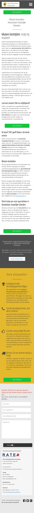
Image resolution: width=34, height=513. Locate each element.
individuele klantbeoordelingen (11, 492)
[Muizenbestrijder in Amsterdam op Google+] (31, 500)
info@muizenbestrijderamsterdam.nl (13, 469)
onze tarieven (14, 69)
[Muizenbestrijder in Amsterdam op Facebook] (24, 500)
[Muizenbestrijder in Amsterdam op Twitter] (27, 500)
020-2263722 (17, 12)
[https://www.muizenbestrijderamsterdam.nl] (10, 4)
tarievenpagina (20, 196)
